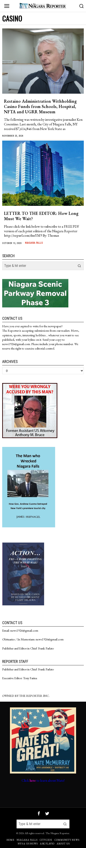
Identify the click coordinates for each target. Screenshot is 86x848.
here (33, 780)
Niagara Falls (34, 242)
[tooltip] (38, 813)
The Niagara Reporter (57, 833)
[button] (79, 265)
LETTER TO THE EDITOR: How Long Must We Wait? (41, 216)
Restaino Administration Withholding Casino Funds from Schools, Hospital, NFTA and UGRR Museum (40, 106)
